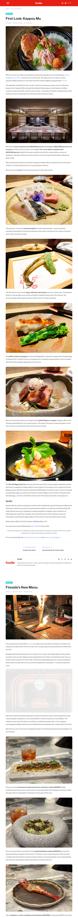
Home (7, 8)
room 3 (64, 81)
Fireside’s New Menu (29, 550)
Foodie (9, 23)
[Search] (62, 3)
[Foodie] (39, 3)
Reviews (9, 14)
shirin (9, 591)
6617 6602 (35, 526)
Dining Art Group (16, 78)
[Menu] (8, 3)
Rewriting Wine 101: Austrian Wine (53, 550)
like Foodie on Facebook (32, 537)
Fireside (30, 644)
